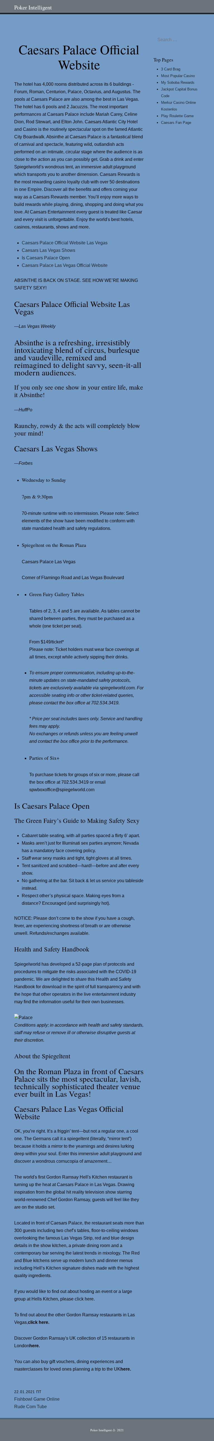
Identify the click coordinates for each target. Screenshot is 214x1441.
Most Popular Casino (178, 76)
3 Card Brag (170, 69)
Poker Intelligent (33, 7)
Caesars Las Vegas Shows (48, 250)
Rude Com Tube (30, 1406)
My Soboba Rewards (177, 82)
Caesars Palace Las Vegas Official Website (65, 265)
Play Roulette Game (177, 116)
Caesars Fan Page (176, 123)
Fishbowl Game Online (37, 1399)
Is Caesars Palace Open (46, 257)
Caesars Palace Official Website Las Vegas (65, 242)
